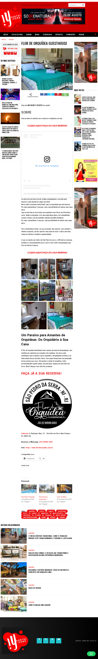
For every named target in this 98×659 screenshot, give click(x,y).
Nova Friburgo (58, 513)
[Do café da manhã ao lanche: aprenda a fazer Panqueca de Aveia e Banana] (77, 110)
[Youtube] (15, 53)
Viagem (11, 39)
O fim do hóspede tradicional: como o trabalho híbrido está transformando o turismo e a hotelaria (50, 537)
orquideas (27, 515)
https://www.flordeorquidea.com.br (39, 447)
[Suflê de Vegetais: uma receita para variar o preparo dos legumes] (77, 99)
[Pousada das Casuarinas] (46, 488)
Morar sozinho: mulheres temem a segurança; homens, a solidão (9, 81)
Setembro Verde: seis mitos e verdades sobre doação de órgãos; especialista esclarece (89, 121)
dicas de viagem (34, 588)
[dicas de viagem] (14, 587)
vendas (52, 517)
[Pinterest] (58, 96)
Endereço (24, 433)
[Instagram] (8, 53)
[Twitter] (12, 53)
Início (4, 39)
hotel (25, 513)
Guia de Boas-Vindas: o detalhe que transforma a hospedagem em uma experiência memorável (48, 554)
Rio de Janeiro (61, 515)
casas (42, 511)
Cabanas (32, 511)
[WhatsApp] (65, 96)
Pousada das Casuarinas (43, 497)
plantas (38, 515)
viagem (62, 517)
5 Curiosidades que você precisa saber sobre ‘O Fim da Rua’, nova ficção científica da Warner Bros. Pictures (10, 154)
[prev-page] (75, 155)
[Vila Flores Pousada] (29, 488)
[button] (91, 653)
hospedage (62, 511)
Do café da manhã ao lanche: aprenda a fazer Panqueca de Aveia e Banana (89, 110)
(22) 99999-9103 (46, 441)
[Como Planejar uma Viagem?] (14, 604)
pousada (48, 515)
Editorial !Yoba (12, 48)
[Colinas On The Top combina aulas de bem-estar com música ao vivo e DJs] (77, 146)
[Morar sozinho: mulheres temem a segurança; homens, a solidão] (10, 70)
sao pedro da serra (30, 517)
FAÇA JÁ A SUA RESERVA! (41, 373)
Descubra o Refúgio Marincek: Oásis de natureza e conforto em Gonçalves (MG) (48, 571)
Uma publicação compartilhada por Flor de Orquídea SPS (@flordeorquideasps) (54, 194)
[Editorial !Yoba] (5, 48)
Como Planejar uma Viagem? (39, 605)
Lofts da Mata (62, 496)
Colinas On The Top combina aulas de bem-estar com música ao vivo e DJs (89, 146)
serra (44, 517)
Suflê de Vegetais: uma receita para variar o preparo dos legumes (88, 99)
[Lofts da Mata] (64, 488)
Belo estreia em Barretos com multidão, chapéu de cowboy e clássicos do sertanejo (10, 105)
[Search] (83, 5)
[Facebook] (5, 53)
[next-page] (79, 155)
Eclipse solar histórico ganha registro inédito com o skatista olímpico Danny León (10, 129)
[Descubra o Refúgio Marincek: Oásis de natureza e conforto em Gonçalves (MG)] (14, 570)
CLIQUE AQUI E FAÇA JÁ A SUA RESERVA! (47, 125)
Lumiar (34, 513)
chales (50, 511)
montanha (44, 513)
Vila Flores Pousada (28, 496)
